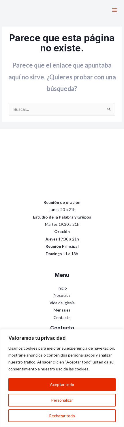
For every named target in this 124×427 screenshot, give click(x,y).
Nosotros (62, 295)
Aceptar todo (62, 384)
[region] (62, 378)
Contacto (62, 317)
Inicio (62, 288)
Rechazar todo (62, 415)
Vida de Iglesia (62, 302)
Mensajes (62, 309)
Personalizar (62, 400)
